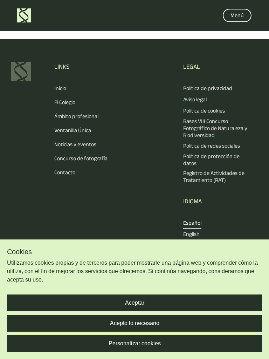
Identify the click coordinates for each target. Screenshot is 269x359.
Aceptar (134, 303)
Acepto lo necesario (134, 323)
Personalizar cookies (135, 343)
